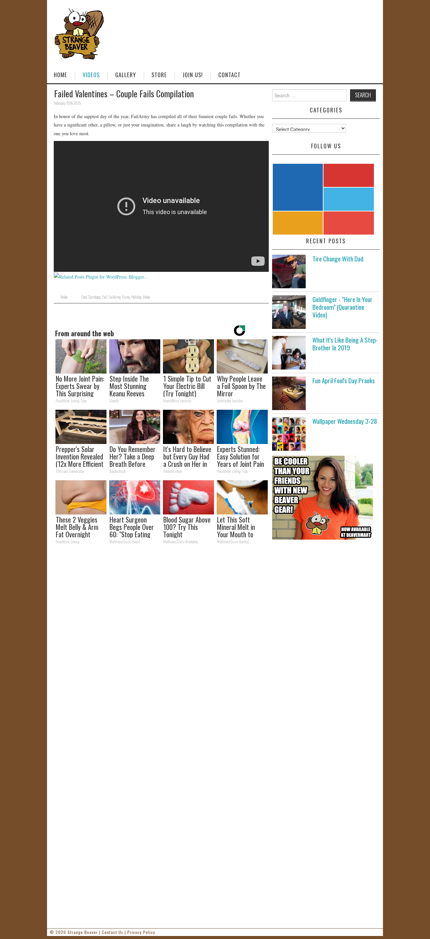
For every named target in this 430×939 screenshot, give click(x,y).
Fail (104, 297)
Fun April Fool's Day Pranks (343, 380)
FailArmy (115, 297)
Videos (91, 74)
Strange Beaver (83, 932)
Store (159, 74)
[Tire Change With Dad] (289, 271)
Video (64, 297)
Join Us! (192, 74)
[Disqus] (161, 642)
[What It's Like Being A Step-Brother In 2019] (289, 352)
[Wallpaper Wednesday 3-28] (289, 434)
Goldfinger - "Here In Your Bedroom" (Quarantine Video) (342, 306)
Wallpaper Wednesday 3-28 (344, 421)
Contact (229, 74)
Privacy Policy (141, 932)
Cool (84, 297)
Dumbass (94, 297)
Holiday (136, 297)
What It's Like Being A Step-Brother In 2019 (345, 343)
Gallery (125, 74)
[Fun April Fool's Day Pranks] (289, 393)
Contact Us (112, 932)
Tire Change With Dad (337, 258)
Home (60, 74)
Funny (126, 297)
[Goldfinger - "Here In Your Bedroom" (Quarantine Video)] (289, 312)
